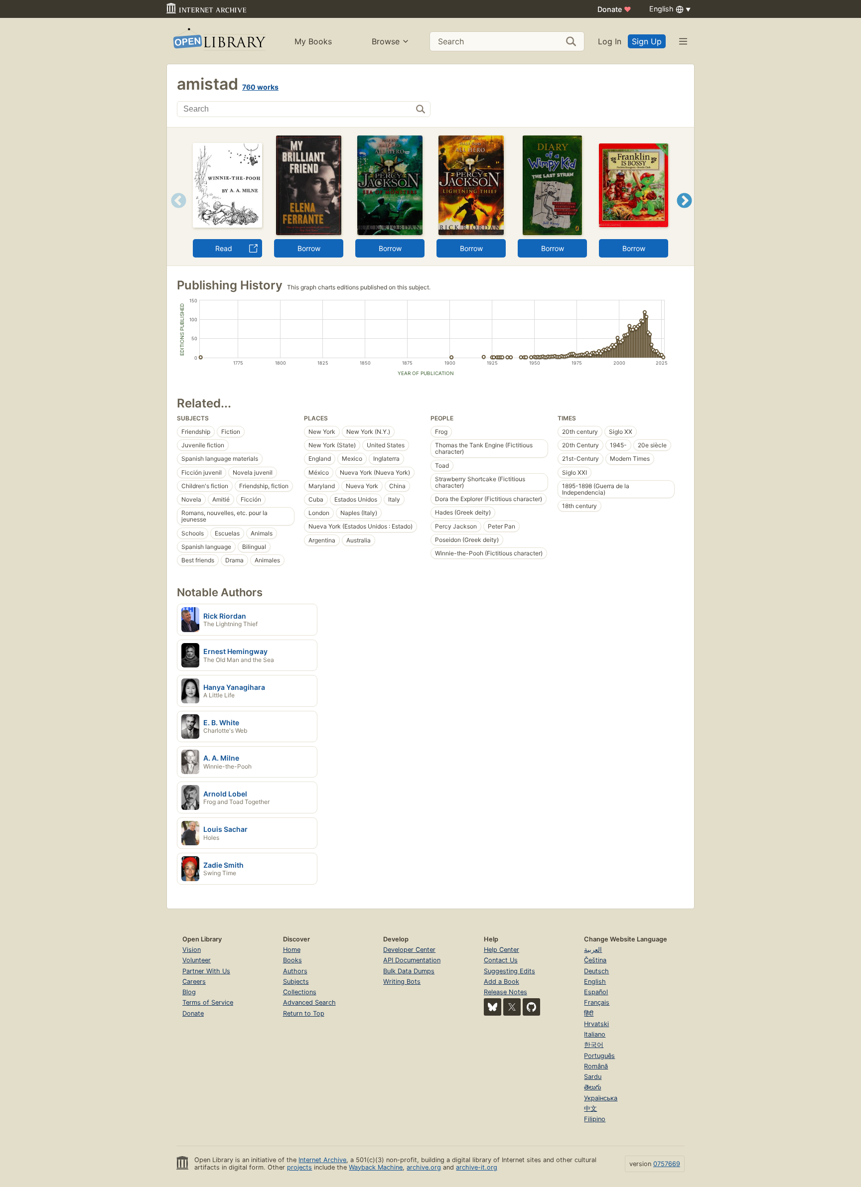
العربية (593, 949)
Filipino (594, 1119)
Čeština (595, 960)
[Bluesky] (492, 1007)
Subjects (296, 981)
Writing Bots (402, 981)
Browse (386, 41)
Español (596, 992)
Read (223, 248)
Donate (614, 9)
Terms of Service (207, 1002)
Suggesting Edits (509, 971)
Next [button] (684, 213)
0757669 (666, 1164)
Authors (295, 971)
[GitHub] (531, 1007)
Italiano (594, 1034)
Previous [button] (175, 213)
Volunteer (196, 960)
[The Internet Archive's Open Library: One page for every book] (218, 41)
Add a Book (501, 981)
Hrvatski (596, 1024)
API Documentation (411, 960)
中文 (590, 1108)
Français (596, 1002)
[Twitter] (512, 1007)
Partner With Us (206, 971)
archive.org (424, 1167)
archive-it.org (476, 1167)
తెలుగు (592, 1087)
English (595, 981)
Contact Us (501, 960)
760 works (260, 87)
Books (292, 960)
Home (291, 949)
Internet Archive (322, 1160)
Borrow (308, 248)
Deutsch (596, 971)
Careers (194, 981)
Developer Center (409, 949)
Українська (600, 1098)
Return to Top (303, 1013)
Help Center (501, 949)
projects (299, 1167)
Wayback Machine (376, 1167)
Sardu (592, 1076)
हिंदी (588, 1013)
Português (599, 1055)
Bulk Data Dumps (408, 971)
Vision (191, 949)
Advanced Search (309, 1002)
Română (596, 1066)
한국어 (593, 1045)
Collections (299, 992)
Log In (609, 41)
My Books (313, 41)
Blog (189, 992)
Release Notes (505, 992)
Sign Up (647, 41)
